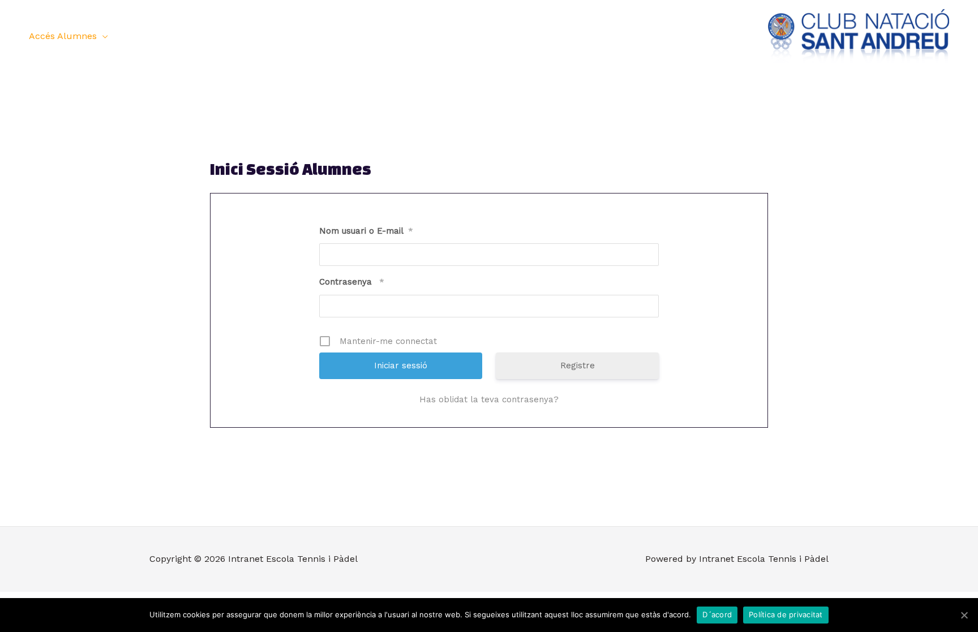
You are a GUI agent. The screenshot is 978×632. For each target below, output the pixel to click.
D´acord (717, 614)
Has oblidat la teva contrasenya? (489, 399)
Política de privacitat (786, 614)
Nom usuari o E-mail (366, 231)
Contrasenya (351, 282)
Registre (577, 365)
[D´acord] (964, 615)
